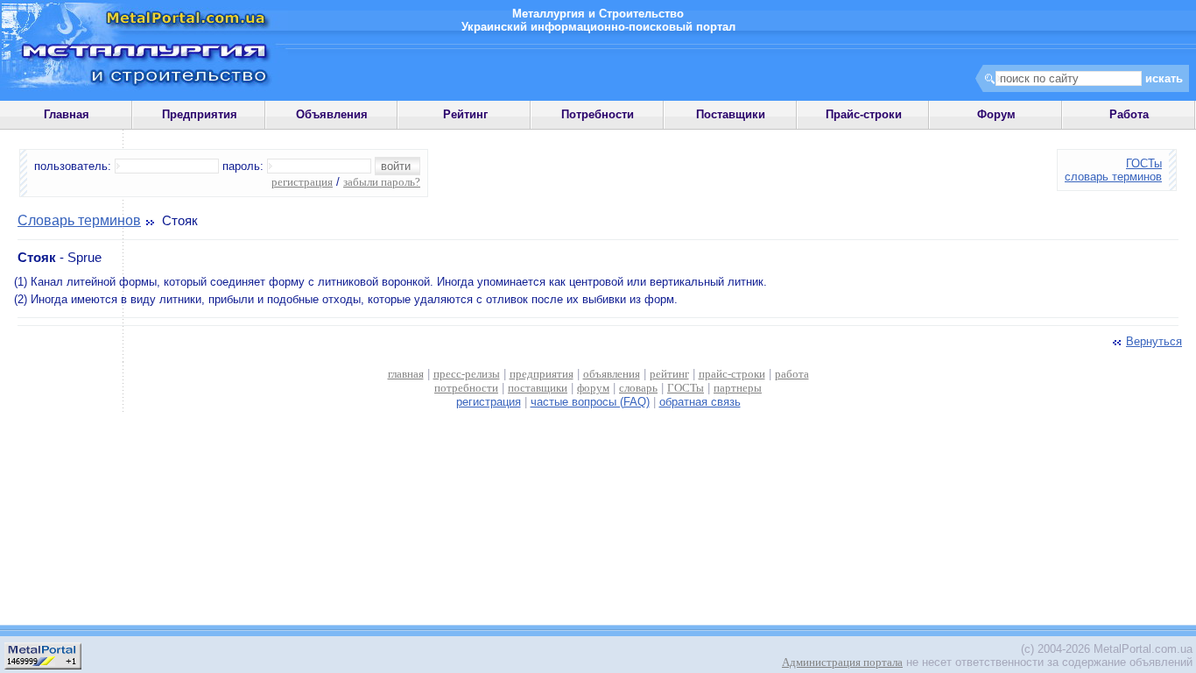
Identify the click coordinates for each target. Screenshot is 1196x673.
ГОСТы (1144, 163)
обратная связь (700, 401)
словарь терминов (1113, 176)
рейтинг (669, 373)
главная (406, 373)
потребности (466, 387)
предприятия (541, 373)
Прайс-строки (864, 114)
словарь (638, 387)
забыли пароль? (381, 181)
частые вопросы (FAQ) (590, 401)
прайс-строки (732, 373)
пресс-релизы (466, 373)
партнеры (738, 387)
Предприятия (199, 114)
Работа (1129, 114)
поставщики (537, 387)
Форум (996, 114)
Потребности (597, 114)
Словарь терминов (79, 220)
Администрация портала (842, 662)
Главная (66, 114)
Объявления (332, 114)
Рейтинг (465, 114)
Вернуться (1154, 341)
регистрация (302, 181)
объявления (611, 373)
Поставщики (730, 114)
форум (593, 387)
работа (792, 373)
